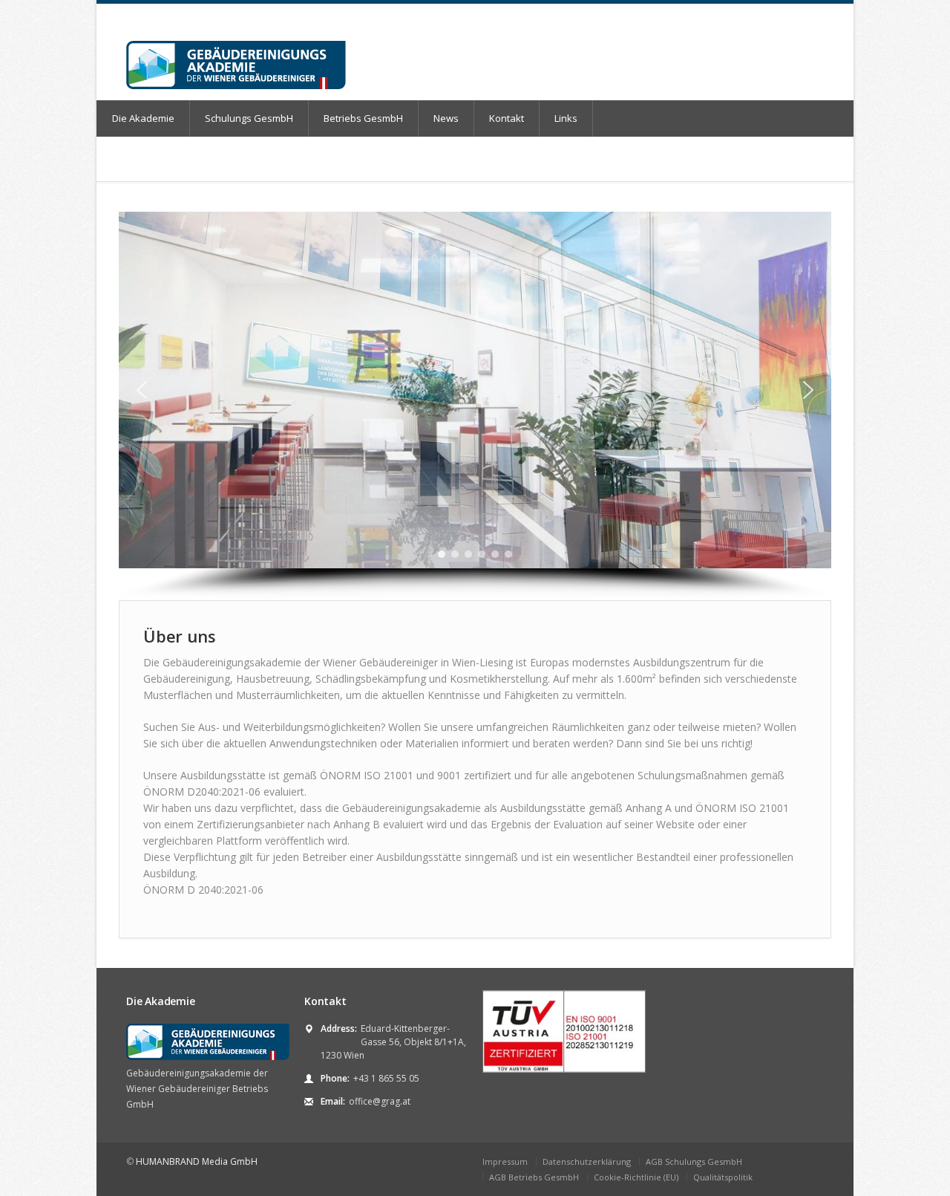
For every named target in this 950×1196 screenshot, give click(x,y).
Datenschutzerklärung (587, 1161)
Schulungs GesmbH (249, 118)
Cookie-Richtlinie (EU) (636, 1177)
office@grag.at (379, 1101)
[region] (475, 406)
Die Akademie (143, 118)
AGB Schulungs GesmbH (694, 1161)
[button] (142, 390)
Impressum (505, 1161)
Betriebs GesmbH (363, 118)
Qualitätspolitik (723, 1177)
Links (565, 118)
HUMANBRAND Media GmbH (197, 1161)
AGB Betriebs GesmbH (534, 1177)
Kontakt (506, 118)
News (446, 118)
